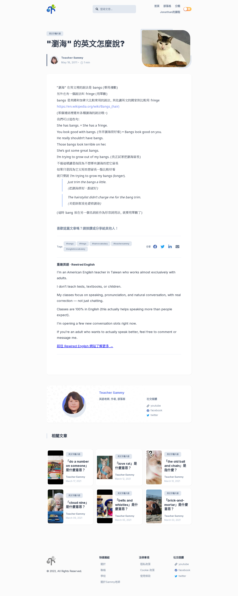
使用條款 (145, 576)
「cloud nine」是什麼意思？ (77, 505)
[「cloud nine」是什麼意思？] (55, 506)
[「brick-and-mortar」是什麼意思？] (154, 506)
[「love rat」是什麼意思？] (105, 467)
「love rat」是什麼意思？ (126, 466)
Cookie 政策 (147, 570)
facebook (156, 410)
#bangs (70, 243)
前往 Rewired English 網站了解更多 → (85, 346)
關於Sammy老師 (110, 582)
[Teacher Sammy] (55, 60)
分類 (177, 6)
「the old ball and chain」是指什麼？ (175, 466)
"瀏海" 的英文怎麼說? (85, 43)
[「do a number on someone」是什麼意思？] (55, 467)
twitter (154, 415)
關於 (103, 564)
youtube (156, 405)
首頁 (156, 6)
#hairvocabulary (100, 243)
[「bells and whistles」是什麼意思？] (105, 506)
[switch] (187, 9)
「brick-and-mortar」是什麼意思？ (176, 504)
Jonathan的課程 (170, 12)
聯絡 (103, 570)
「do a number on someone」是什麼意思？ (77, 466)
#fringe (82, 243)
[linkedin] (170, 247)
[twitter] (162, 247)
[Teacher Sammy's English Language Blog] (68, 9)
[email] (177, 247)
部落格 (167, 6)
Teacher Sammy (111, 393)
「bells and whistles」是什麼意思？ (126, 504)
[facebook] (155, 247)
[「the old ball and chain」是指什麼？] (154, 467)
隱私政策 (145, 564)
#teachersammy (121, 243)
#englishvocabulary (75, 249)
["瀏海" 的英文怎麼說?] (166, 48)
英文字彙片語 (55, 33)
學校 (103, 576)
